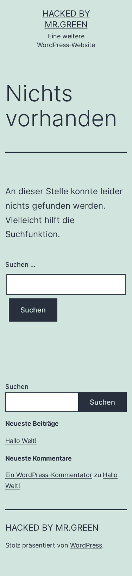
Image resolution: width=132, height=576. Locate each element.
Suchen (17, 386)
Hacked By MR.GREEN (52, 528)
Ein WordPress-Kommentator (48, 475)
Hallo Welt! (21, 440)
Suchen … (20, 264)
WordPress (86, 545)
